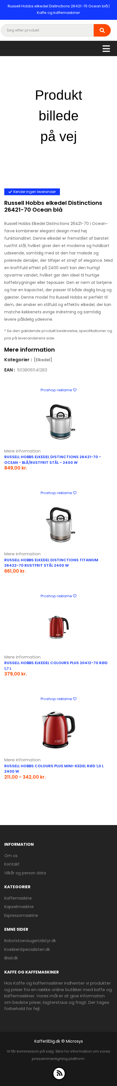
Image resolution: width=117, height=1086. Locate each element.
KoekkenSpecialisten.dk (27, 949)
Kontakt (12, 864)
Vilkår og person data (25, 873)
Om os (11, 855)
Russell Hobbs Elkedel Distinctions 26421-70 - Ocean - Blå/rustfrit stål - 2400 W (52, 459)
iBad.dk (11, 958)
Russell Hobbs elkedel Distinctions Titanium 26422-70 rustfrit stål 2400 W (51, 562)
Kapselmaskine (19, 906)
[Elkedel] (43, 360)
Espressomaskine (21, 915)
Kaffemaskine (18, 898)
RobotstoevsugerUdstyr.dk (30, 940)
